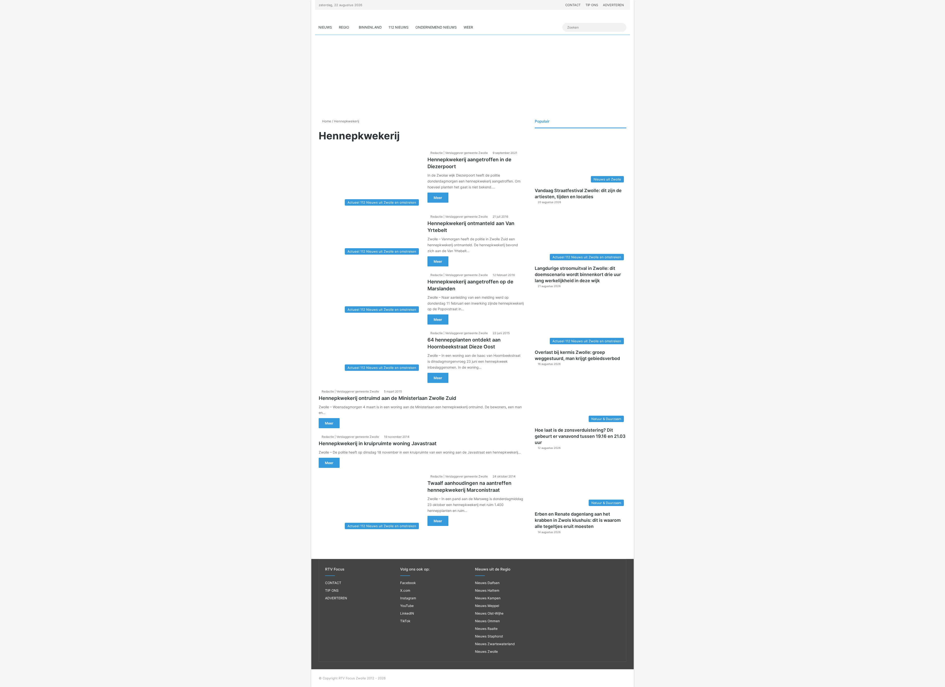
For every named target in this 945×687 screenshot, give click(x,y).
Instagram (408, 598)
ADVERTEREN (613, 5)
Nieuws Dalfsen (487, 583)
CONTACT (573, 5)
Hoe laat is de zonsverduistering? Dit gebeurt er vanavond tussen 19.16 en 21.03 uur (580, 436)
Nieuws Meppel (487, 606)
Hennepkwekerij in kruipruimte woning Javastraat (378, 443)
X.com (405, 590)
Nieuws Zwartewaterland (495, 644)
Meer (438, 198)
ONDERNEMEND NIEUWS (436, 27)
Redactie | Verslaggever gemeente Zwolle (459, 153)
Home (326, 121)
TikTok (405, 621)
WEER (468, 27)
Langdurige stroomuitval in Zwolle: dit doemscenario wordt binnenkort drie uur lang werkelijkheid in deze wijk (578, 274)
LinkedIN (407, 613)
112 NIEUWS (399, 27)
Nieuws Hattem (487, 590)
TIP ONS (591, 5)
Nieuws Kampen (488, 598)
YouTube (407, 606)
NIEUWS (325, 27)
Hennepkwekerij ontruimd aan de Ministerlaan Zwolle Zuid (387, 398)
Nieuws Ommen (487, 621)
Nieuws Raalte (486, 629)
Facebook (408, 583)
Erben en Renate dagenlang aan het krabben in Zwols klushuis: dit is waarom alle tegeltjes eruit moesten (578, 520)
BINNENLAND (370, 27)
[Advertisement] (472, 76)
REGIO (344, 27)
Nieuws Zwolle (486, 652)
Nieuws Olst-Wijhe (489, 613)
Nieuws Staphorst (489, 636)
